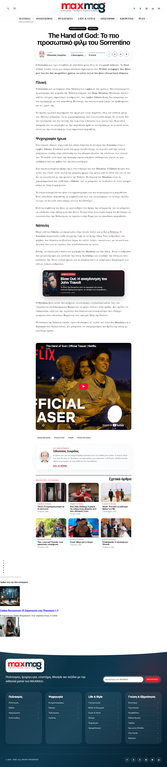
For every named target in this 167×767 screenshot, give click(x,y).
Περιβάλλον (133, 713)
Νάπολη (114, 231)
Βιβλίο (12, 708)
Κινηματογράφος (77, 28)
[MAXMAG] (83, 7)
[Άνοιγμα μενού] (14, 8)
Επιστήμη (132, 703)
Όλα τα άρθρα (60, 466)
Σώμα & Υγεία (94, 713)
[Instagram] (146, 8)
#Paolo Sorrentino (84, 438)
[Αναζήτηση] (8, 8)
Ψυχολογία (93, 723)
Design (91, 718)
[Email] (158, 8)
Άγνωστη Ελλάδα (136, 728)
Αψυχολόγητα (94, 728)
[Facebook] (134, 8)
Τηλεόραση (54, 713)
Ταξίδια (131, 723)
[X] (140, 8)
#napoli (70, 438)
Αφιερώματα (14, 713)
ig (146, 760)
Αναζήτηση (152, 679)
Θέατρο (52, 708)
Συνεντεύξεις (14, 718)
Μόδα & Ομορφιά (96, 708)
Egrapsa (132, 738)
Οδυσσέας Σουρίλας (66, 451)
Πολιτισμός (14, 703)
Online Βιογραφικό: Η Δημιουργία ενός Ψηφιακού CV (29, 610)
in (120, 54)
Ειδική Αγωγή (134, 718)
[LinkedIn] (152, 8)
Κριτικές (93, 28)
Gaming (52, 718)
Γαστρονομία (94, 703)
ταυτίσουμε (46, 101)
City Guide (133, 733)
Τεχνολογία (133, 708)
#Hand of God (59, 438)
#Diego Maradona (43, 438)
